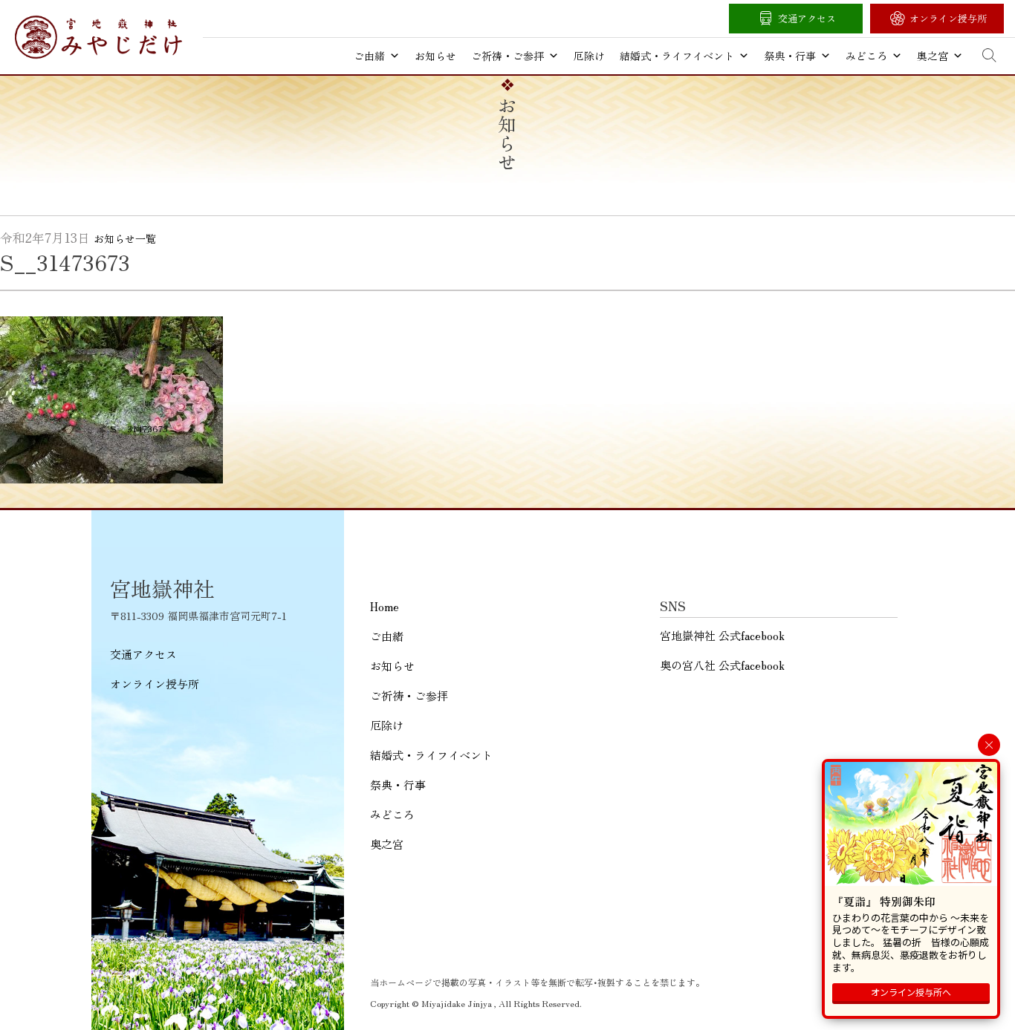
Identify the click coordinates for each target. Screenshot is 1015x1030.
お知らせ (435, 55)
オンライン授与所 (948, 18)
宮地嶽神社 (98, 37)
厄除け (589, 55)
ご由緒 (369, 55)
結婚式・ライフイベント (677, 55)
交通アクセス (807, 18)
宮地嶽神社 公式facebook (722, 635)
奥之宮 (932, 55)
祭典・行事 (790, 55)
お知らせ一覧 (125, 238)
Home (384, 606)
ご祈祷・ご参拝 (507, 55)
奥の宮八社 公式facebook (722, 665)
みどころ (866, 55)
